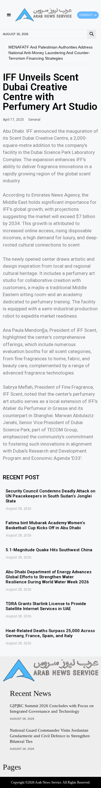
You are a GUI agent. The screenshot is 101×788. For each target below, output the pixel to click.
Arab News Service (48, 782)
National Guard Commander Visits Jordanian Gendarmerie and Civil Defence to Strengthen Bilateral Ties (50, 736)
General (34, 120)
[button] (9, 15)
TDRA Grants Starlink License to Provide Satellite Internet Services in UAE (46, 606)
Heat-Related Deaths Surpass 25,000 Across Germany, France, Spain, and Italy (50, 633)
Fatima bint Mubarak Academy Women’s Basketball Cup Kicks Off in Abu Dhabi (45, 525)
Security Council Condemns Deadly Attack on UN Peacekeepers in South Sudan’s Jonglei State (50, 496)
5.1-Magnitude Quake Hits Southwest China (49, 549)
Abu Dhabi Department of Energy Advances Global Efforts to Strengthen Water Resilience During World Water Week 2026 (48, 576)
